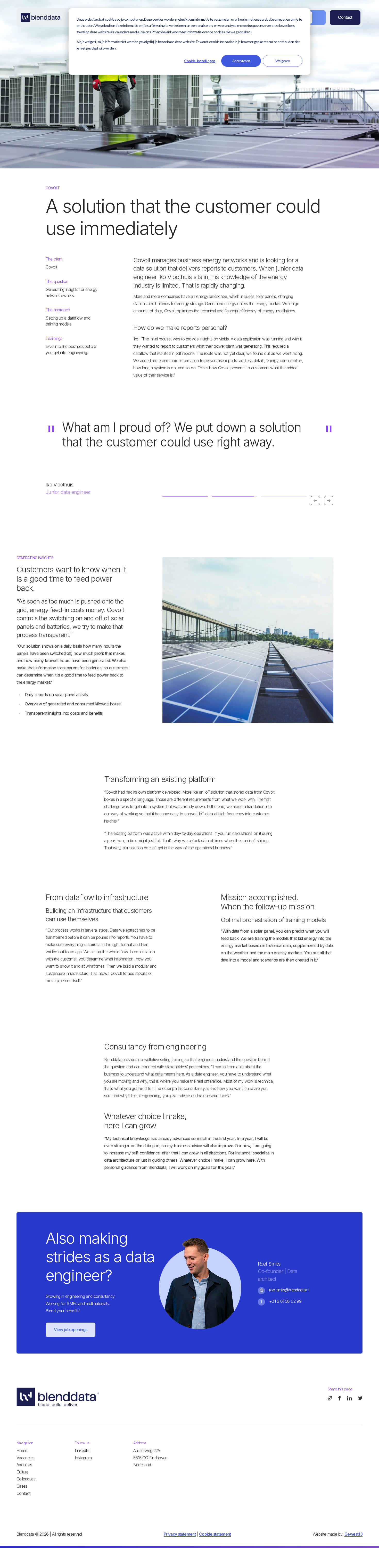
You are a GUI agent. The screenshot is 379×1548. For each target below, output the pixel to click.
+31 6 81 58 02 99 (285, 1301)
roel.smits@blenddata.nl (289, 1289)
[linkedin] (349, 1398)
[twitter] (360, 1398)
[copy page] (330, 1398)
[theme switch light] (312, 17)
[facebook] (339, 1398)
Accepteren (241, 61)
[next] (328, 500)
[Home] (40, 17)
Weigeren (282, 61)
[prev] (315, 500)
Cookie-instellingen (199, 61)
